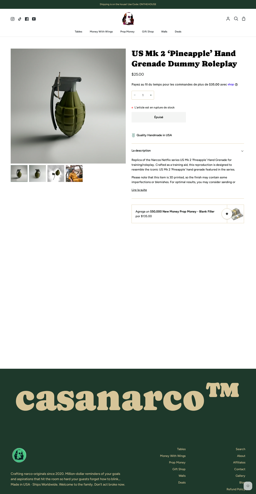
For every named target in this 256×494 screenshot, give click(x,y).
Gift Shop (179, 469)
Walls (182, 475)
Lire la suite (139, 190)
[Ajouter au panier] (227, 213)
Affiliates (239, 462)
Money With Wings (173, 456)
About (241, 456)
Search (240, 449)
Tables (181, 449)
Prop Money (177, 462)
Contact (239, 469)
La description (141, 150)
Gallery (240, 475)
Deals (182, 482)
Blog (242, 482)
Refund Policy (236, 489)
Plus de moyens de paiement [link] (216, 126)
